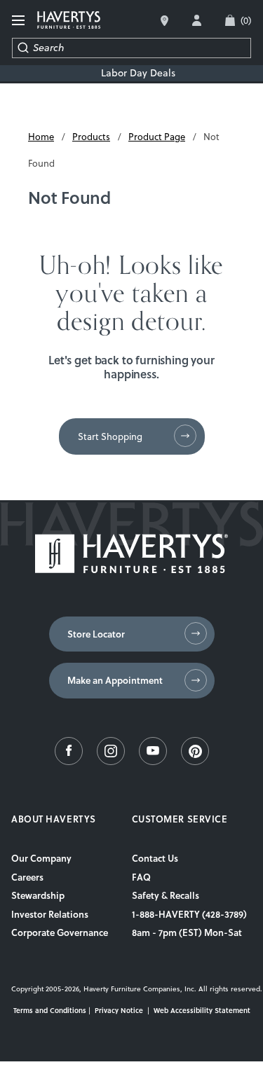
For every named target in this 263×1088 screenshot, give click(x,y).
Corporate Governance (59, 932)
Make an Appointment (115, 680)
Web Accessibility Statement (202, 1010)
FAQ (141, 877)
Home (41, 136)
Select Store (164, 21)
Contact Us (155, 858)
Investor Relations (49, 914)
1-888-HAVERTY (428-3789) (189, 914)
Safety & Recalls (165, 895)
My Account (196, 20)
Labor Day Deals (138, 73)
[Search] (23, 48)
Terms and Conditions (49, 1010)
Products (91, 136)
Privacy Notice (119, 1010)
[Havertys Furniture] (131, 569)
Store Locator (96, 634)
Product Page (156, 136)
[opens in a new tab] (69, 761)
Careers (27, 877)
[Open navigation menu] (19, 20)
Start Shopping (110, 436)
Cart (246, 20)
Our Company (41, 858)
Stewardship (38, 895)
